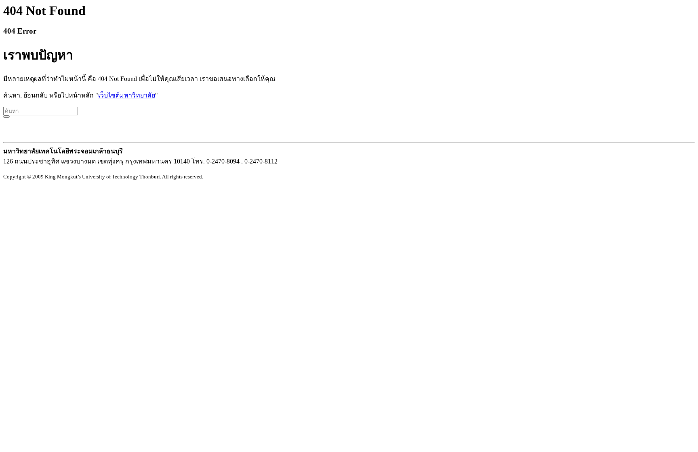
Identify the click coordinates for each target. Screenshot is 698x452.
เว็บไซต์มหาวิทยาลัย (126, 95)
